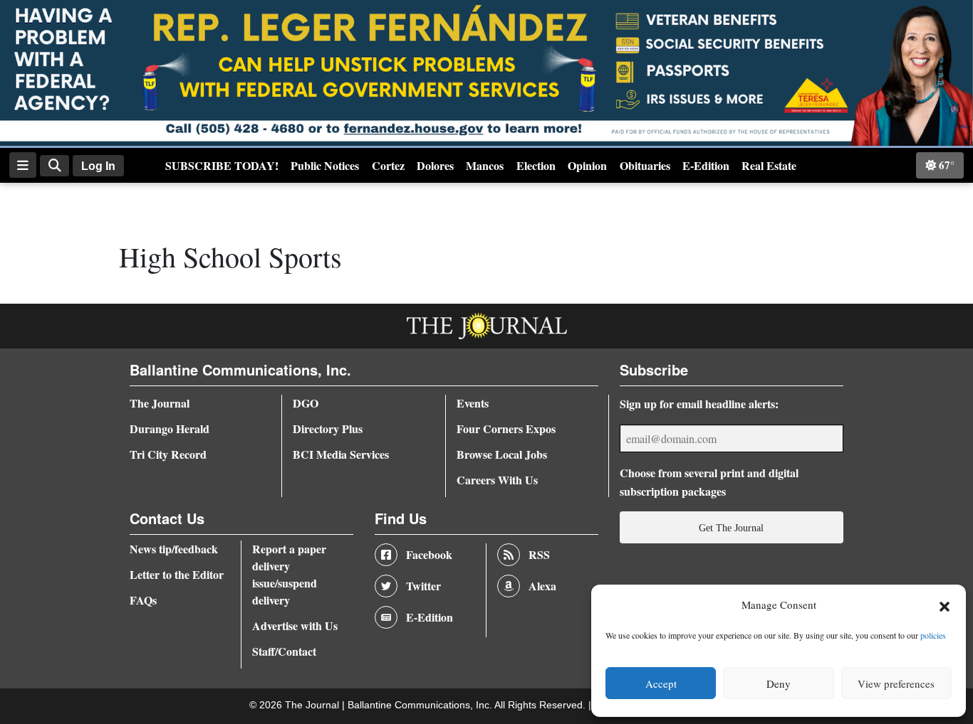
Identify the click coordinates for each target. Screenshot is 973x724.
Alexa (542, 585)
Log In (98, 166)
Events (473, 403)
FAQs (143, 600)
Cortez (388, 165)
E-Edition (705, 165)
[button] (944, 605)
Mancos (485, 165)
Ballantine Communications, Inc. (421, 705)
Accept (661, 683)
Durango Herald (169, 428)
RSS (539, 554)
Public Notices (325, 165)
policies (933, 635)
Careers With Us (497, 480)
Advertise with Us (295, 625)
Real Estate (769, 165)
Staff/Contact (284, 651)
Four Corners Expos (506, 428)
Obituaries (645, 165)
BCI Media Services (341, 454)
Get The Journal (731, 527)
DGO (305, 403)
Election (536, 165)
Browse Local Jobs (502, 454)
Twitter (423, 585)
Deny (778, 683)
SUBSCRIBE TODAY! (222, 165)
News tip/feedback (174, 549)
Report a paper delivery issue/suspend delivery (289, 574)
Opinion (587, 165)
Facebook (429, 554)
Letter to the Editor (177, 574)
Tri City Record (168, 454)
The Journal (159, 403)
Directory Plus (328, 428)
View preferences (896, 683)
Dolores (435, 165)
